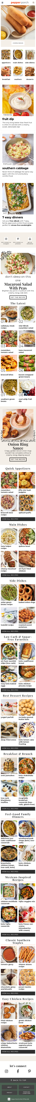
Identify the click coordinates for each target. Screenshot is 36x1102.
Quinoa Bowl (24, 546)
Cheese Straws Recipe (25, 965)
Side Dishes (30, 63)
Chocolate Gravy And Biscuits (8, 988)
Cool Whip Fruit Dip (25, 400)
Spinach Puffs (25, 513)
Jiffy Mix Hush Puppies (25, 491)
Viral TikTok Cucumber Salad (26, 327)
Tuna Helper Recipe (6, 547)
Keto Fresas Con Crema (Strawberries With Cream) (26, 927)
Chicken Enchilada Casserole (9, 902)
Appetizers (6, 63)
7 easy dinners (12, 217)
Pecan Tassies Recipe (25, 988)
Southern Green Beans (8, 400)
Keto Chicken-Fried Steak (25, 864)
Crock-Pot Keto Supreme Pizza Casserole (25, 1045)
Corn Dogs (18, 43)
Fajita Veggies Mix (27, 901)
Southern (18, 79)
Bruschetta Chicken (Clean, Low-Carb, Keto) (8, 865)
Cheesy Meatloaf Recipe (8, 570)
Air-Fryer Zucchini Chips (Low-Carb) (8, 662)
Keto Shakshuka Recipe (26, 776)
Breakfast (6, 79)
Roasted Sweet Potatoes (25, 626)
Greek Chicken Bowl (25, 1021)
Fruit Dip (8, 119)
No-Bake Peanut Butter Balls (26, 718)
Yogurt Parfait (7, 717)
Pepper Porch (20, 2)
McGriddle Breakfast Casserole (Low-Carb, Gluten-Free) (27, 801)
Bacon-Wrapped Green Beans (26, 376)
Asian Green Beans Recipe (7, 603)
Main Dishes (18, 63)
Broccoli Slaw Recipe (7, 514)
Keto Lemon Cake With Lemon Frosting (26, 742)
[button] (2, 2)
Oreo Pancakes (7, 775)
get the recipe (18, 459)
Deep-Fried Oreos (8, 740)
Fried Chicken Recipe (7, 1021)
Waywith (26, 1099)
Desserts (29, 79)
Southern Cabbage (15, 168)
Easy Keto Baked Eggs (8, 685)
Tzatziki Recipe (7, 625)
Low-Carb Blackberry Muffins (6, 800)
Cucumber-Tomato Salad (7, 351)
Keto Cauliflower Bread (26, 662)
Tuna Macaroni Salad (25, 351)
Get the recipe (18, 297)
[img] (6, 1071)
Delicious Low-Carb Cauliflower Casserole (8, 840)
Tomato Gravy (7, 964)
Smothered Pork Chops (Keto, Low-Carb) (27, 840)
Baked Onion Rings (27, 602)
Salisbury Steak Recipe (8, 327)
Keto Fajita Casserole (5, 925)
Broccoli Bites (7, 375)
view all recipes (10, 519)
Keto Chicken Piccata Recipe (25, 685)
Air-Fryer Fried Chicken (25, 570)
